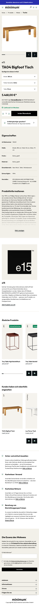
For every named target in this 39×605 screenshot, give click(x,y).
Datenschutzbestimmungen (19, 561)
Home (3, 12)
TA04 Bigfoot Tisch (8, 431)
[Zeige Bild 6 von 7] (19, 54)
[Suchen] (30, 7)
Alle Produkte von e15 (8, 305)
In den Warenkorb (24, 113)
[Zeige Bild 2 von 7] (6, 54)
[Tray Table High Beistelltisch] (12, 341)
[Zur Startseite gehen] (11, 7)
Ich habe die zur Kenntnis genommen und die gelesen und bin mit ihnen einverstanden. (19, 563)
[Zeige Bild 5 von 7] (16, 54)
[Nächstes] (34, 54)
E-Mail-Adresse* (7, 552)
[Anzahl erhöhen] (9, 113)
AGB (16, 563)
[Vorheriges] (28, 54)
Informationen (7, 584)
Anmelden (19, 569)
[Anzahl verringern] (3, 113)
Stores (4, 588)
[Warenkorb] (35, 7)
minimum (5, 580)
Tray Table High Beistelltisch (11, 361)
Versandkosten (16, 100)
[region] (19, 36)
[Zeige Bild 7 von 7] (23, 54)
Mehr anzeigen (19, 230)
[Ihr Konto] (33, 7)
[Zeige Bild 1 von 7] (3, 54)
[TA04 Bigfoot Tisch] (19, 33)
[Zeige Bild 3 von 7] (10, 54)
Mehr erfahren (27, 468)
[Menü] (2, 7)
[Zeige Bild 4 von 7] (13, 54)
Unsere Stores (9, 520)
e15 (3, 62)
